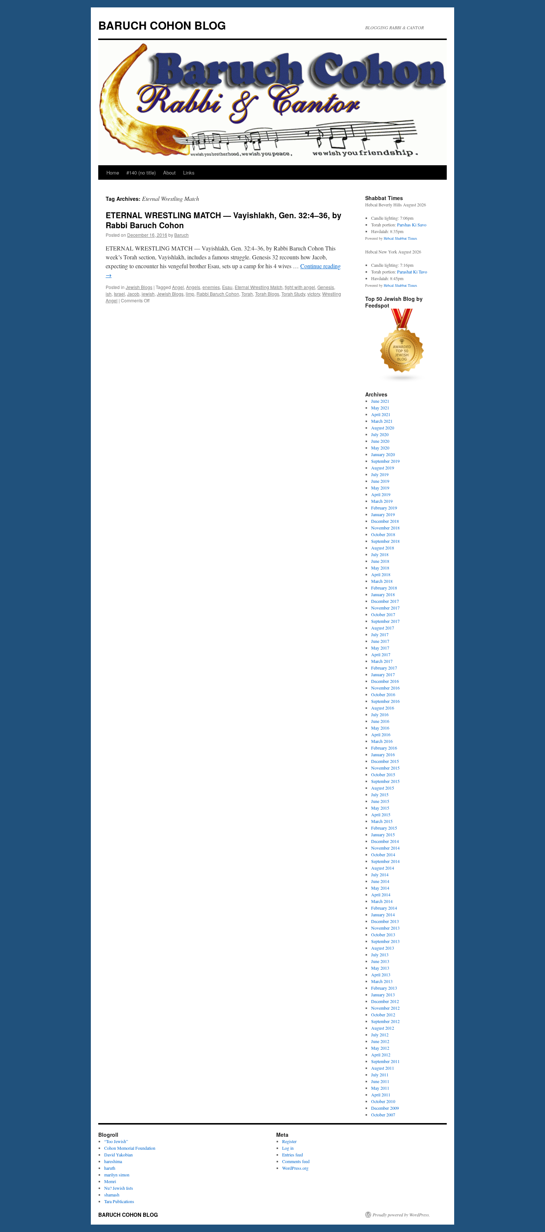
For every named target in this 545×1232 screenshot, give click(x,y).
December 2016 (385, 681)
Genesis (325, 287)
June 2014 (380, 881)
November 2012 (385, 1008)
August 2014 (382, 868)
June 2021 (380, 401)
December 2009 (385, 1108)
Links (189, 172)
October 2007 (383, 1115)
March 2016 (382, 741)
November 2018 (385, 528)
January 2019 (383, 514)
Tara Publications (119, 1201)
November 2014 (385, 848)
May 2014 (380, 888)
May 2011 (380, 1088)
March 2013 (382, 981)
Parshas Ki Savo (411, 225)
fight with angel (300, 287)
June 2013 (380, 961)
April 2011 (380, 1094)
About (169, 172)
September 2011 (385, 1061)
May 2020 (380, 448)
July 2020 (380, 434)
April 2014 (380, 894)
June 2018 (380, 561)
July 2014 (380, 874)
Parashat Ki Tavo (412, 272)
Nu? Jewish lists (118, 1188)
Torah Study (293, 293)
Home (112, 172)
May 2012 (380, 1048)
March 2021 (382, 421)
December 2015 (385, 761)
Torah (247, 293)
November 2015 (385, 768)
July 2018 (380, 554)
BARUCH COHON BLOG (162, 25)
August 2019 (382, 468)
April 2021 (380, 414)
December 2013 (385, 921)
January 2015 (383, 834)
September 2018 (385, 541)
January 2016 (383, 754)
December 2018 (385, 521)
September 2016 (385, 701)
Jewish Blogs (139, 287)
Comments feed (296, 1161)
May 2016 (380, 728)
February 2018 (384, 588)
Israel (119, 293)
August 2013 (382, 948)
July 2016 (380, 714)
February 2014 (384, 908)
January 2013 (383, 994)
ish (109, 293)
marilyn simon (116, 1175)
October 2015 (383, 774)
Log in (288, 1148)
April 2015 (380, 814)
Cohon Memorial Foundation (129, 1148)
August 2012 (382, 1028)
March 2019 (382, 501)
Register (289, 1141)
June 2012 (380, 1041)
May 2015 (380, 808)
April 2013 (380, 974)
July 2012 (380, 1034)
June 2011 (380, 1081)
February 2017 (384, 668)
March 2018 (382, 581)
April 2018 (380, 574)
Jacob (133, 293)
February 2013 (384, 988)
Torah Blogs (267, 293)
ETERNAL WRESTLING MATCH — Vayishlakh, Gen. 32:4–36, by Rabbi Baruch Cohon (223, 219)
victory (313, 293)
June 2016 (380, 721)
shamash (111, 1195)
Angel (178, 287)
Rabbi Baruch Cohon (217, 293)
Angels (193, 287)
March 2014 (382, 901)
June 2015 (380, 801)
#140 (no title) (141, 172)
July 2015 (380, 794)
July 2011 (380, 1074)
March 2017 (382, 661)
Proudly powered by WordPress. (401, 1215)
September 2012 (385, 1021)
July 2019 (380, 474)
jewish (148, 293)
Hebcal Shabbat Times (400, 238)
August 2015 (382, 788)
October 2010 (383, 1101)
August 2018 (382, 548)
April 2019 (380, 494)
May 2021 (380, 408)
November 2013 (385, 928)
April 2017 (380, 654)
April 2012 (380, 1054)
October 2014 (383, 854)
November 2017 (385, 608)
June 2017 (380, 641)
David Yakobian (118, 1155)
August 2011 (382, 1068)
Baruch (181, 235)
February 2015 (384, 828)
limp (190, 293)
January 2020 (383, 454)
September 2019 (385, 461)
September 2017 (385, 621)
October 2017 (383, 614)
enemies (211, 287)
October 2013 (383, 934)
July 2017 (380, 634)
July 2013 (380, 954)
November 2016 (385, 688)
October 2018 (383, 534)
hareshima (113, 1161)
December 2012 (385, 1001)
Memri (110, 1181)
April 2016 (380, 734)
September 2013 (385, 941)
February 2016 (384, 748)
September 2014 (385, 861)
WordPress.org (295, 1168)
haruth (109, 1168)
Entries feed (292, 1155)
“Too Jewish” (116, 1141)
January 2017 (383, 674)
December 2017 (385, 601)
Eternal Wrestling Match (259, 287)
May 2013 (380, 968)
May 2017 (380, 648)
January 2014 (383, 914)
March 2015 (382, 821)
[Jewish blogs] (402, 381)
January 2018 (383, 594)
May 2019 (380, 488)
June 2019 (380, 481)
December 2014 (385, 841)
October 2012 (383, 1014)
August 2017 (382, 628)
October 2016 (383, 694)
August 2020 (382, 428)
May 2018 (380, 568)
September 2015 (385, 781)
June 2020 (380, 441)
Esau (227, 287)
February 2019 (384, 508)
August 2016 (382, 708)
